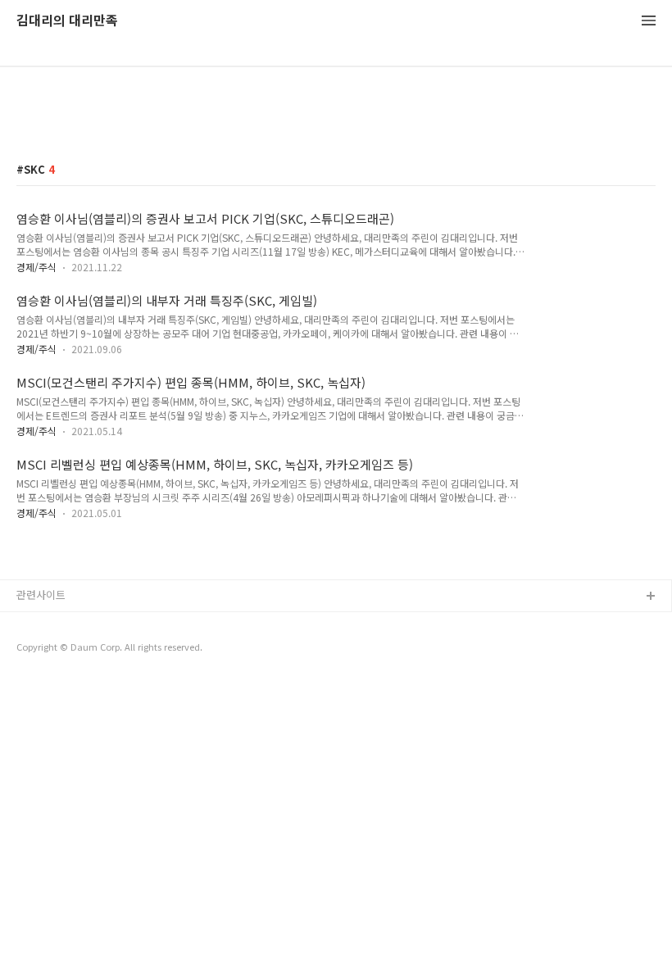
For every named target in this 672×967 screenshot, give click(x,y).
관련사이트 (41, 594)
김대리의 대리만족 (67, 21)
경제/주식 (36, 267)
